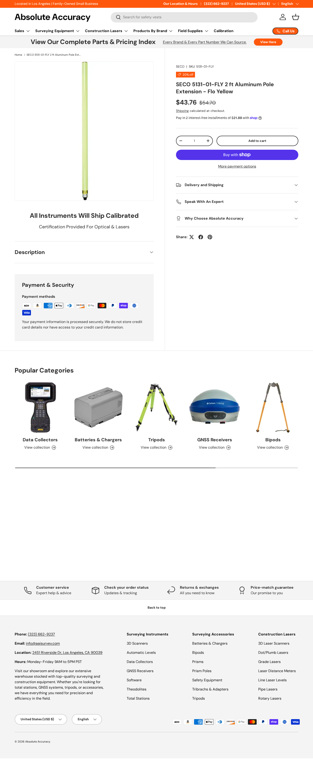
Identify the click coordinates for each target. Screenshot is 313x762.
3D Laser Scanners (273, 643)
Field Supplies (190, 30)
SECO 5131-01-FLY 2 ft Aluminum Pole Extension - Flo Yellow (54, 55)
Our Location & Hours (180, 4)
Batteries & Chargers (98, 440)
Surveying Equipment (54, 30)
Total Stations (138, 698)
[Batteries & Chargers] (98, 407)
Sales (19, 30)
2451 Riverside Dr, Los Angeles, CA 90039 (67, 652)
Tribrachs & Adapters (210, 689)
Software (134, 680)
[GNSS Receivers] (214, 407)
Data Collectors (40, 440)
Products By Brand (150, 30)
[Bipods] (272, 407)
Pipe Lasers (267, 689)
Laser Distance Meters (277, 670)
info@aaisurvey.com (43, 643)
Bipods (273, 440)
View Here (268, 42)
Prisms (197, 661)
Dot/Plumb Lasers (273, 652)
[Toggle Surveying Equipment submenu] (77, 31)
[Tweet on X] (191, 237)
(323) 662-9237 (216, 4)
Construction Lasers (103, 30)
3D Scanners (137, 643)
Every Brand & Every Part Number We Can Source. (205, 42)
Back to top (157, 607)
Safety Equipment (207, 680)
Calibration (223, 30)
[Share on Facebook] (200, 237)
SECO (180, 66)
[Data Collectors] (40, 407)
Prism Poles (201, 670)
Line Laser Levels (272, 680)
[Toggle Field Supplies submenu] (206, 31)
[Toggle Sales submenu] (28, 31)
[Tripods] (156, 407)
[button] (296, 17)
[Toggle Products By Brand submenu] (170, 31)
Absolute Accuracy (37, 741)
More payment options (237, 166)
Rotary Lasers (269, 698)
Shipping (182, 111)
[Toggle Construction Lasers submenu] (126, 31)
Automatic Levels (141, 652)
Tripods (156, 440)
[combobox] (184, 17)
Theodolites (136, 689)
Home (18, 55)
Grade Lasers (269, 661)
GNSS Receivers (214, 440)
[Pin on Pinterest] (209, 237)
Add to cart (257, 141)
